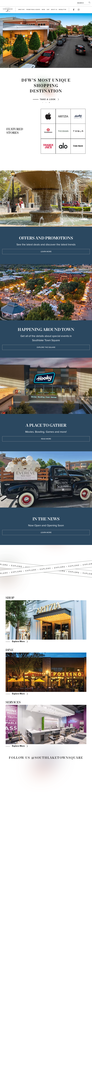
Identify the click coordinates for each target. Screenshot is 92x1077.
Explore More (18, 641)
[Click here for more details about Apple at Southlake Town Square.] (48, 116)
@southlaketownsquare (57, 758)
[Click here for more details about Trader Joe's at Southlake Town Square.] (48, 146)
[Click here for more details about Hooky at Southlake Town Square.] (78, 116)
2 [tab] (46, 102)
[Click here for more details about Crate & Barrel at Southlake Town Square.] (78, 146)
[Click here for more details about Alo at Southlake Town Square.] (63, 146)
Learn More (46, 251)
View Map (48, 90)
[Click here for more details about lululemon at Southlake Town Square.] (48, 131)
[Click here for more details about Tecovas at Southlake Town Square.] (63, 131)
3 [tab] (49, 102)
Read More (46, 438)
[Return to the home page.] (8, 10)
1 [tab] (43, 102)
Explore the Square (46, 347)
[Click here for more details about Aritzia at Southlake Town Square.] (63, 116)
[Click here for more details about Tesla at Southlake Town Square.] (78, 131)
